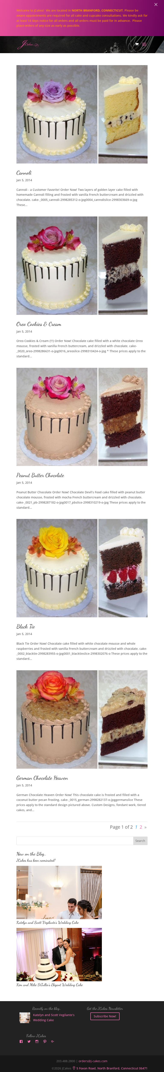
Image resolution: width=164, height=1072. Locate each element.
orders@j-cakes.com (93, 1061)
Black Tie (25, 626)
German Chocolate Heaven (42, 777)
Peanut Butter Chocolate (40, 475)
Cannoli (23, 172)
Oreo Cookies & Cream (38, 324)
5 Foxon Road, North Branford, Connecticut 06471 (110, 1068)
